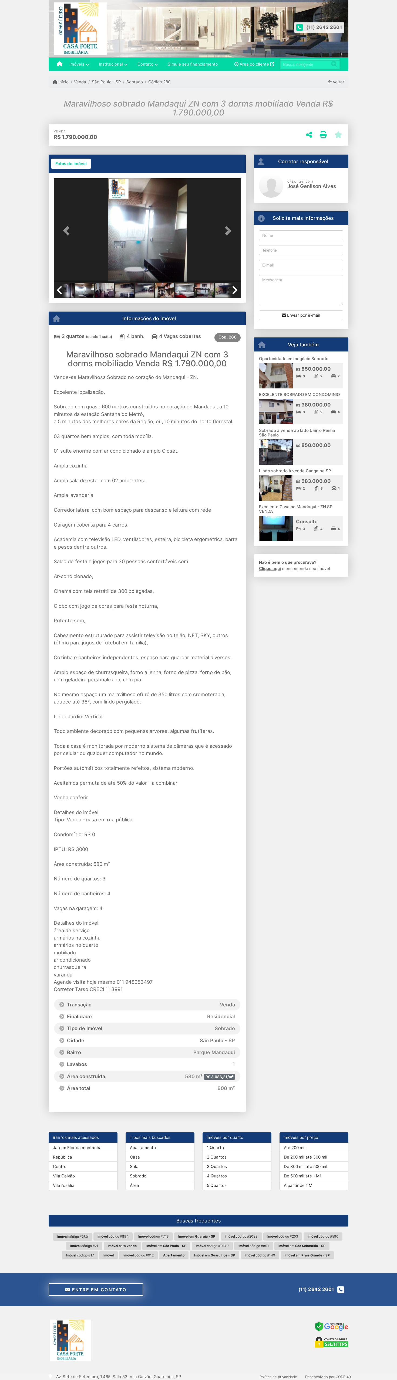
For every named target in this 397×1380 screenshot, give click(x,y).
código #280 (72, 1237)
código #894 (113, 1236)
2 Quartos (217, 1157)
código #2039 (241, 1236)
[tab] (71, 164)
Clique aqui (270, 568)
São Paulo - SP (106, 81)
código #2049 (212, 1246)
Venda (80, 81)
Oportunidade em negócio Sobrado (293, 358)
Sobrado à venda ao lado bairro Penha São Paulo (297, 433)
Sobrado (134, 81)
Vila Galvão (64, 1176)
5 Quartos (217, 1185)
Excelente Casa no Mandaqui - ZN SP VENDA (295, 509)
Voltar (338, 81)
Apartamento (143, 1147)
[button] (68, 230)
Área (134, 1185)
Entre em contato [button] (98, 1289)
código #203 (282, 1236)
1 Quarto (215, 1147)
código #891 (253, 1246)
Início (63, 81)
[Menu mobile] (59, 64)
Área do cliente (254, 64)
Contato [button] (145, 64)
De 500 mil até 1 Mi (302, 1176)
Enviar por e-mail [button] (303, 315)
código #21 (84, 1246)
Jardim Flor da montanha (77, 1147)
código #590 (323, 1236)
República (62, 1157)
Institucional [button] (111, 64)
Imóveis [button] (76, 64)
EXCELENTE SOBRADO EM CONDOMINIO (299, 394)
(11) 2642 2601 (324, 27)
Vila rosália (64, 1185)
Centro (59, 1166)
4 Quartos (217, 1176)
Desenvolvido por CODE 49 (328, 1377)
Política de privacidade (278, 1377)
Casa (135, 1157)
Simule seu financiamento (193, 64)
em (196, 1236)
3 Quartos (217, 1166)
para (122, 1246)
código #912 (138, 1255)
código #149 (260, 1255)
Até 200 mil (294, 1147)
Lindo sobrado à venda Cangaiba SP (295, 470)
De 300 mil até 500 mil (305, 1166)
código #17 (80, 1255)
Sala (134, 1166)
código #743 (153, 1236)
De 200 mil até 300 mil (305, 1157)
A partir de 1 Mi (299, 1185)
